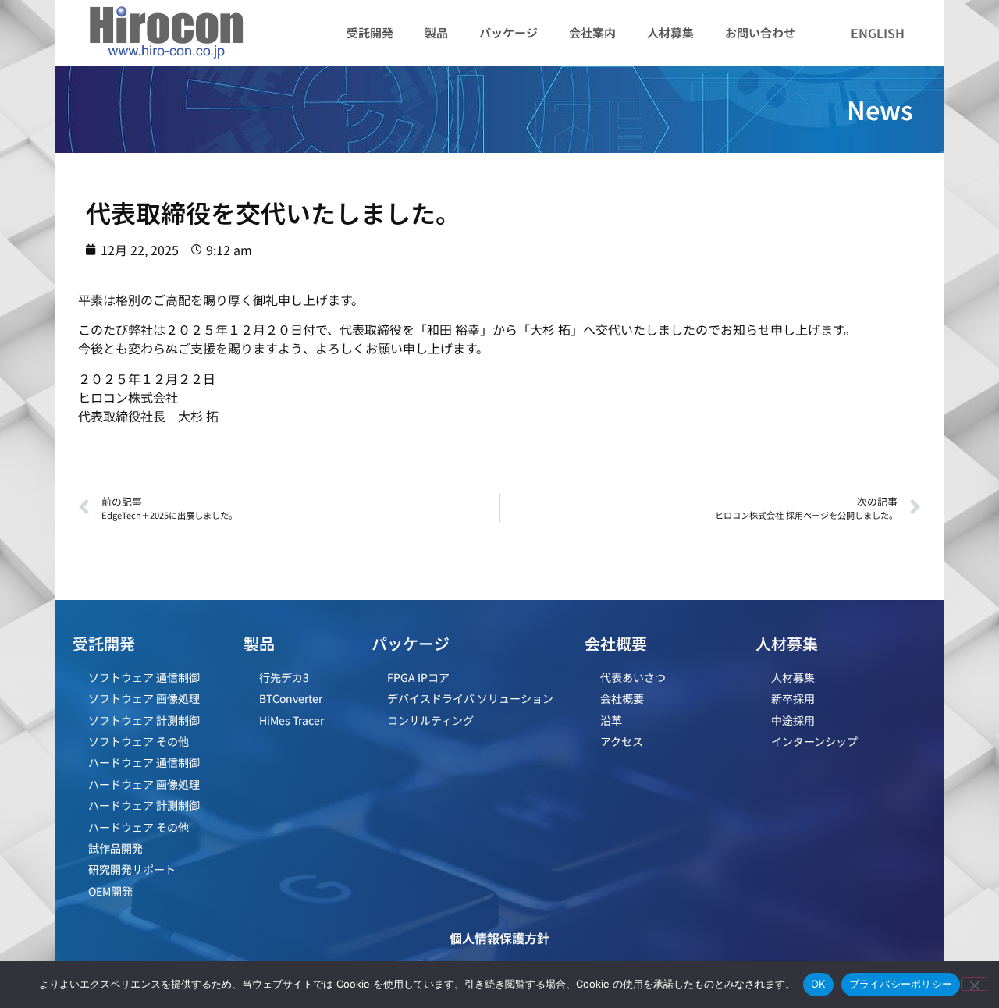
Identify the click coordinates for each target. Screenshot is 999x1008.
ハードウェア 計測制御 (144, 805)
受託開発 (370, 32)
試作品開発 (115, 848)
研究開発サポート (132, 869)
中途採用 (793, 720)
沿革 (611, 720)
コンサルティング (430, 720)
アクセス (621, 741)
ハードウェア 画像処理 (144, 784)
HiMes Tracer (291, 720)
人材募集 (670, 32)
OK (818, 984)
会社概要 (622, 698)
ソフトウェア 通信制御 (144, 677)
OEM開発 (110, 891)
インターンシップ (814, 741)
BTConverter (290, 698)
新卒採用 (793, 698)
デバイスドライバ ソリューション (470, 698)
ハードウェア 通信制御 (144, 762)
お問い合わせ (760, 32)
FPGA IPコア (418, 677)
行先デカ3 (284, 677)
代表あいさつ (633, 677)
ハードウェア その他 (138, 827)
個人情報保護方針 (499, 937)
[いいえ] (974, 984)
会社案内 (592, 32)
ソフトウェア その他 (138, 741)
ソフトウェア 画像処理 (144, 698)
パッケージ (508, 32)
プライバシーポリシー (901, 984)
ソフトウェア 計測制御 (144, 720)
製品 (436, 32)
